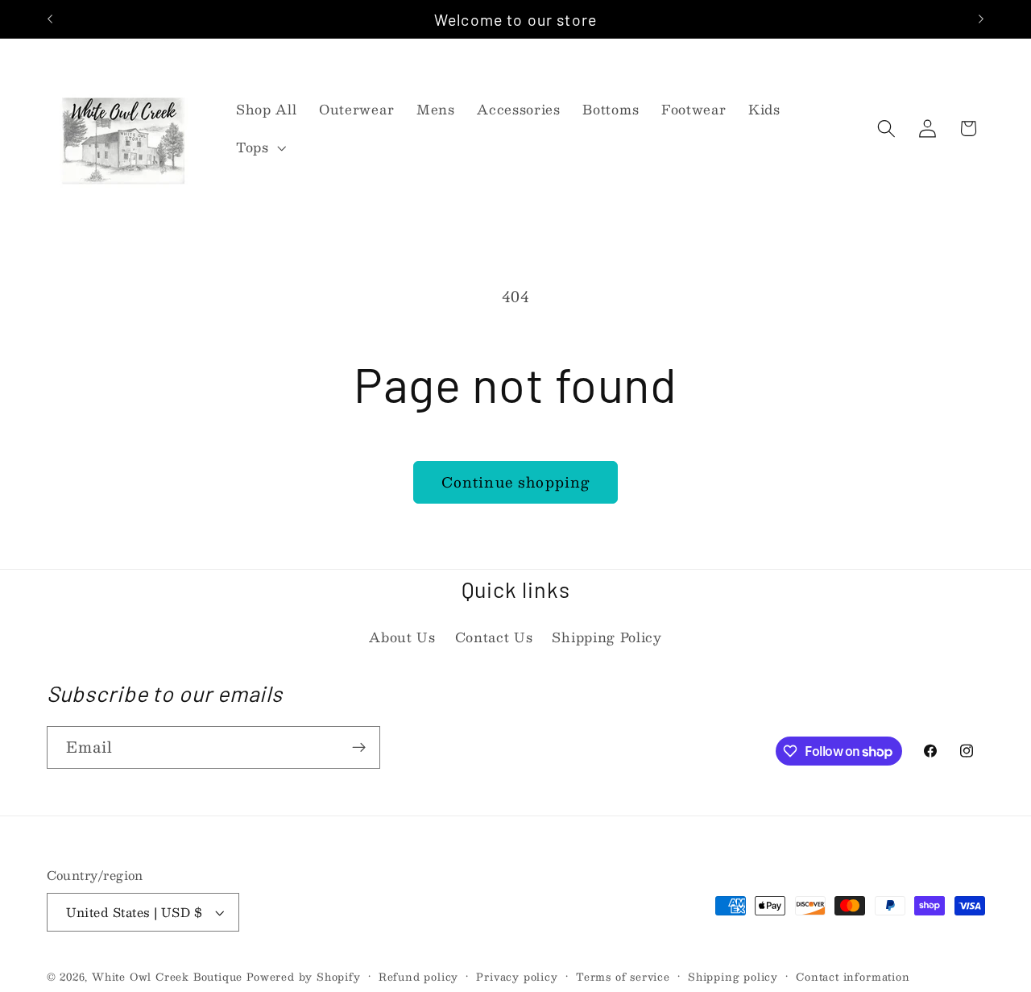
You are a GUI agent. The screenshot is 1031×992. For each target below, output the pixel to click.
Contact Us (494, 637)
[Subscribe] (358, 748)
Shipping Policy (606, 637)
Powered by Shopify (303, 976)
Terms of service (623, 977)
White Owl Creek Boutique (167, 976)
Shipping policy (733, 977)
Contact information (852, 977)
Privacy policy (516, 977)
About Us (402, 637)
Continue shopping (515, 481)
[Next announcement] (981, 19)
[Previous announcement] (50, 19)
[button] (259, 148)
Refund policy (418, 977)
